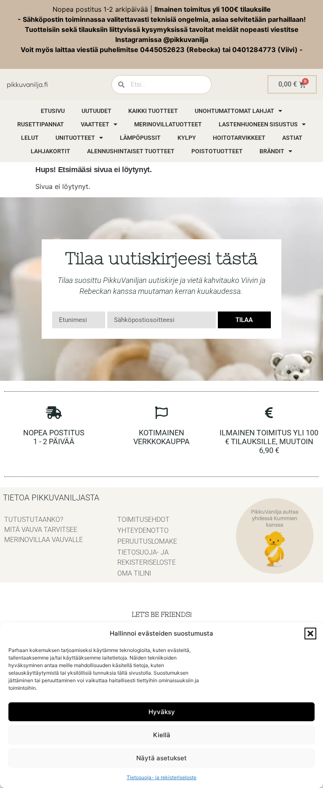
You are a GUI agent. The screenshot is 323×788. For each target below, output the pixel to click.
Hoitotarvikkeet (239, 137)
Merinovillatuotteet (168, 124)
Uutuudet (96, 110)
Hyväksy (161, 712)
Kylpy (186, 137)
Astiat (292, 137)
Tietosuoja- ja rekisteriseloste (161, 777)
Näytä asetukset (161, 758)
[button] (310, 633)
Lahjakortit (50, 151)
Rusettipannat (40, 124)
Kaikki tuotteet (153, 110)
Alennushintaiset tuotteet (131, 151)
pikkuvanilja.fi (27, 84)
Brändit (271, 151)
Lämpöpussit (140, 137)
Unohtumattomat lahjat (234, 110)
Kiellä (161, 735)
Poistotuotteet (217, 151)
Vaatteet (95, 124)
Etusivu (53, 110)
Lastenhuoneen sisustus (258, 124)
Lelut (30, 137)
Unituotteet (75, 137)
